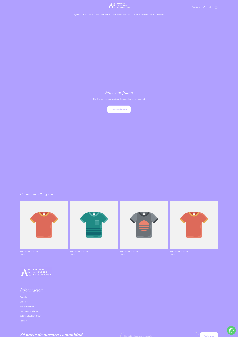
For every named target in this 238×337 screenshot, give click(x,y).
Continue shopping (119, 109)
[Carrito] (216, 7)
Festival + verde (27, 306)
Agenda (23, 297)
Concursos (24, 302)
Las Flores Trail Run (29, 311)
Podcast (23, 320)
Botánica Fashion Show (30, 316)
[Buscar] (204, 7)
